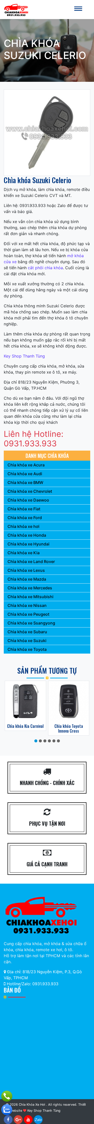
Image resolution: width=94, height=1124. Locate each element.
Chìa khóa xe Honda (27, 535)
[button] (36, 741)
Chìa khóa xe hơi (23, 526)
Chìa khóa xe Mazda (27, 579)
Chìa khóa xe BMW (25, 482)
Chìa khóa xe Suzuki (27, 640)
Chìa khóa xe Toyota (27, 649)
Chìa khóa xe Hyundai (28, 543)
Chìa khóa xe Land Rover (31, 561)
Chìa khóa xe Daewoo (28, 500)
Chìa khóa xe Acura (26, 464)
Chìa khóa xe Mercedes (30, 587)
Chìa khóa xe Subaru (27, 631)
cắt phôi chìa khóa (45, 267)
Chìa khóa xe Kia (24, 552)
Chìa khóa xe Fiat (24, 508)
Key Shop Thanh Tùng (24, 356)
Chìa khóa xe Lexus (26, 570)
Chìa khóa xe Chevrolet (30, 491)
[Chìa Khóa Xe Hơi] (16, 9)
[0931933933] (6, 1109)
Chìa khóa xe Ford (25, 517)
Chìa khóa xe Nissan (27, 605)
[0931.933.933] (6, 1096)
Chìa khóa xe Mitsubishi (30, 596)
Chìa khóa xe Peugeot (28, 614)
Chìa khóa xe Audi (25, 473)
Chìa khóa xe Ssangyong (31, 622)
